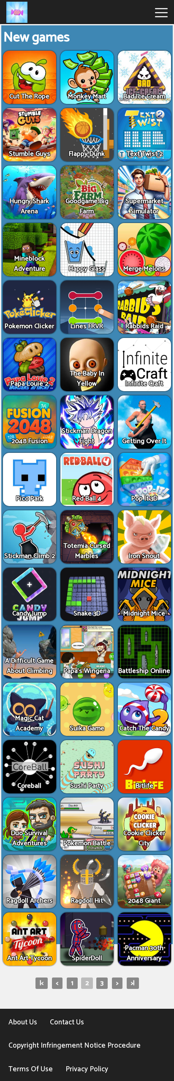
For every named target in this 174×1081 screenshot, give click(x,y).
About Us (22, 1022)
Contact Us (67, 1022)
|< (42, 983)
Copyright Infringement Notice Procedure (74, 1045)
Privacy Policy (86, 1069)
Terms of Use (30, 1069)
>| (133, 983)
